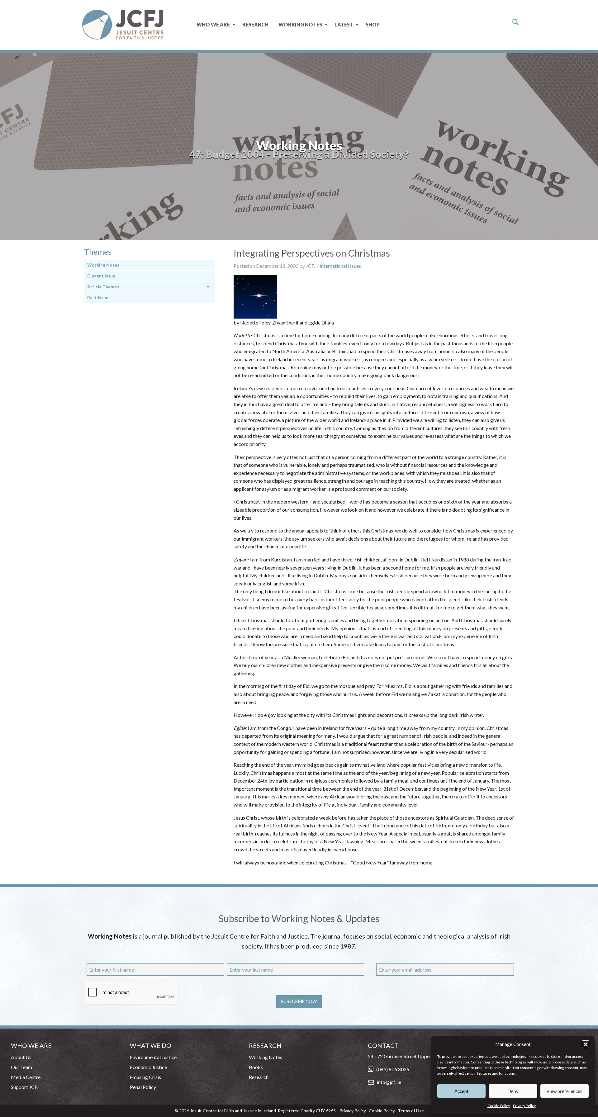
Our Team (21, 1067)
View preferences (564, 1091)
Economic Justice (148, 1067)
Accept (461, 1091)
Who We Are (213, 24)
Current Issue (101, 275)
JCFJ (311, 266)
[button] (585, 1044)
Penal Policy (143, 1087)
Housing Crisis (145, 1077)
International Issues (340, 266)
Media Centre (25, 1077)
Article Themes (103, 286)
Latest (344, 24)
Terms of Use (411, 1110)
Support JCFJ (25, 1087)
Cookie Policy (498, 1105)
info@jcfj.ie (389, 1082)
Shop (373, 24)
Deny (513, 1091)
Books (256, 1067)
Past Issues (99, 297)
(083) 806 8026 (392, 1069)
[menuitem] (214, 25)
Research (255, 24)
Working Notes (300, 24)
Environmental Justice (153, 1057)
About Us (21, 1057)
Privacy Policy (524, 1105)
